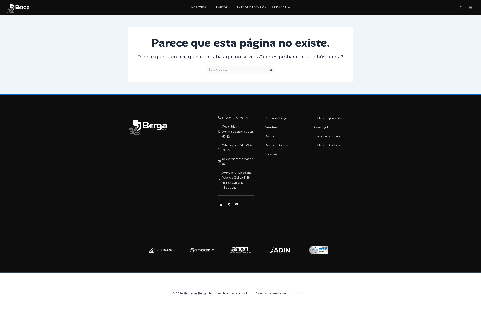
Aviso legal (321, 127)
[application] (208, 7)
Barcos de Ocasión (277, 145)
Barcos (269, 136)
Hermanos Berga (276, 118)
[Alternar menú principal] (470, 7)
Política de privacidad (328, 118)
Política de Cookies (327, 145)
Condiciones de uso (327, 136)
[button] (461, 8)
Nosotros (271, 127)
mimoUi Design (298, 293)
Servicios (271, 154)
